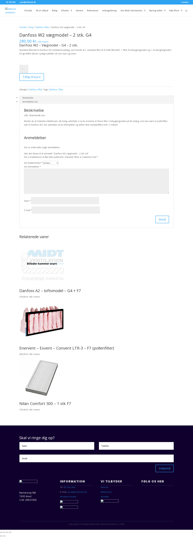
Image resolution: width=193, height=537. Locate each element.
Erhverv (65, 10)
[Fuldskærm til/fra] (4, 532)
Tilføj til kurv (32, 77)
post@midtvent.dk (77, 492)
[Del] (7, 532)
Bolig (54, 10)
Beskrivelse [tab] (27, 97)
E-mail (28, 210)
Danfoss (53, 89)
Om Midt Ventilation (131, 10)
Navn (27, 200)
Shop (30, 27)
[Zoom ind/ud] (1, 532)
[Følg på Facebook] (145, 493)
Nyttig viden (155, 10)
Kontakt (105, 496)
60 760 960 (69, 487)
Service (79, 10)
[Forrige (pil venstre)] (1, 535)
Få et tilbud (42, 10)
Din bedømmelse (33, 162)
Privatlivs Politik (68, 496)
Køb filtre (174, 10)
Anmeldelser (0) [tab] (30, 101)
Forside (28, 10)
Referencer (92, 10)
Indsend (164, 468)
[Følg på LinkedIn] (153, 493)
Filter (60, 89)
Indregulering (109, 10)
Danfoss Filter (42, 27)
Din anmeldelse (32, 166)
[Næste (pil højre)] (4, 535)
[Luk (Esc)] (10, 532)
